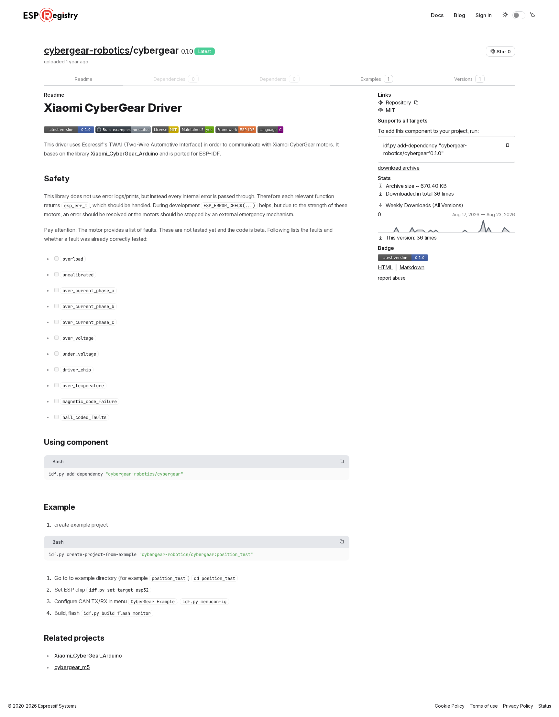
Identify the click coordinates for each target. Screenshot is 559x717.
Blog (459, 15)
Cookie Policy (450, 706)
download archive (399, 168)
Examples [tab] (375, 79)
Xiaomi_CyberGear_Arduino (124, 153)
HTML (385, 267)
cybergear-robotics (87, 50)
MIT (390, 110)
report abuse (392, 278)
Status (544, 706)
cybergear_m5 (72, 667)
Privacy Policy (518, 706)
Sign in (484, 15)
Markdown (412, 267)
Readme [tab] (84, 79)
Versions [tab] (467, 79)
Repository (398, 102)
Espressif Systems (57, 706)
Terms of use (484, 706)
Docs (437, 15)
